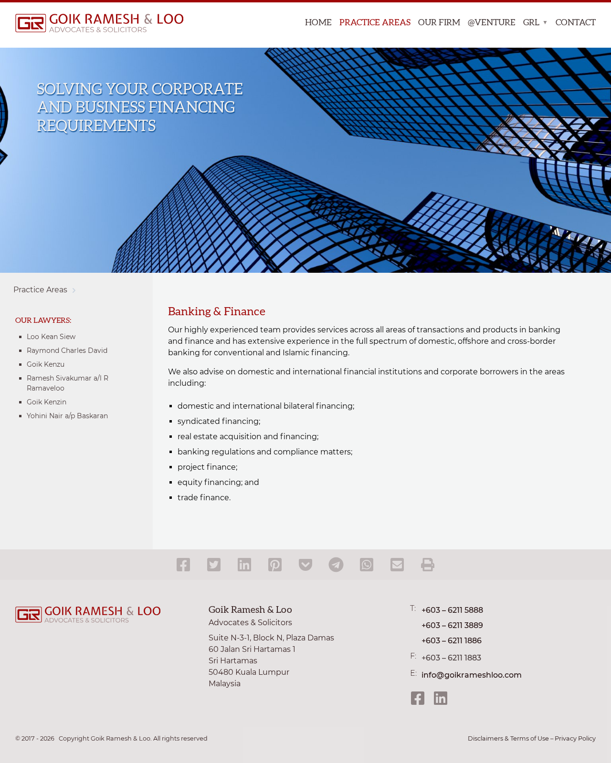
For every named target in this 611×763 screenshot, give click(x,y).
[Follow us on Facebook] (417, 698)
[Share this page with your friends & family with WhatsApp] (366, 564)
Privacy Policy (575, 738)
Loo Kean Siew (51, 336)
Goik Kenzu (45, 364)
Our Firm (439, 23)
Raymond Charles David (67, 350)
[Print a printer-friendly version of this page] (427, 564)
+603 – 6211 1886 (451, 640)
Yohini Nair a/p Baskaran (67, 416)
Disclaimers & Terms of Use (508, 738)
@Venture (492, 23)
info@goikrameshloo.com (471, 675)
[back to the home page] (93, 25)
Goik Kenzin (46, 402)
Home (318, 23)
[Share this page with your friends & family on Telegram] (336, 564)
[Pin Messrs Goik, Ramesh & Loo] (275, 564)
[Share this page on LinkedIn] (244, 564)
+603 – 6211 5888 (452, 610)
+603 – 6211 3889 (452, 625)
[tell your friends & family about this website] (183, 564)
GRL (531, 23)
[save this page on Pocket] (305, 564)
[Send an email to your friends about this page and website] (397, 564)
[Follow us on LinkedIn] (440, 698)
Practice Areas (375, 23)
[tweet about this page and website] (213, 564)
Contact (576, 23)
